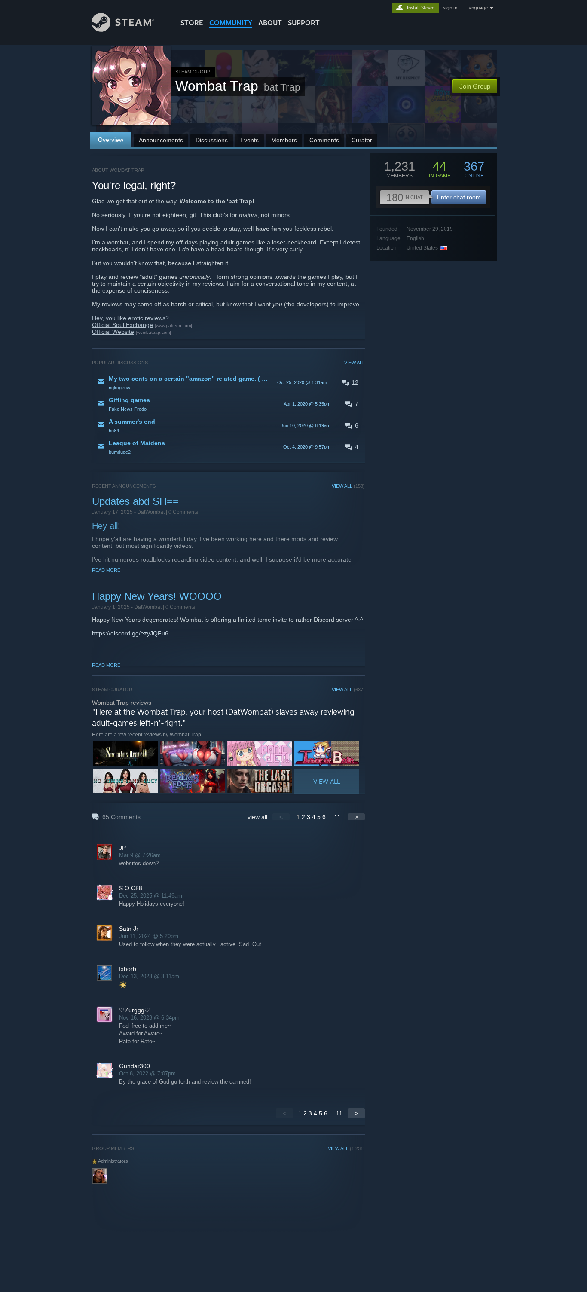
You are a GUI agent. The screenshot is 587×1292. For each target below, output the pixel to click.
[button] (228, 382)
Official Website (113, 331)
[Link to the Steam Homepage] (123, 29)
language (478, 8)
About (270, 22)
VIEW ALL (354, 362)
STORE (191, 22)
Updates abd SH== (135, 501)
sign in (450, 8)
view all (257, 816)
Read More (106, 570)
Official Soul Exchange (122, 324)
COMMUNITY (230, 22)
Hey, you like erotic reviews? (130, 318)
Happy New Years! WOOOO (157, 596)
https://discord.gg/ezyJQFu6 (130, 633)
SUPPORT (304, 22)
